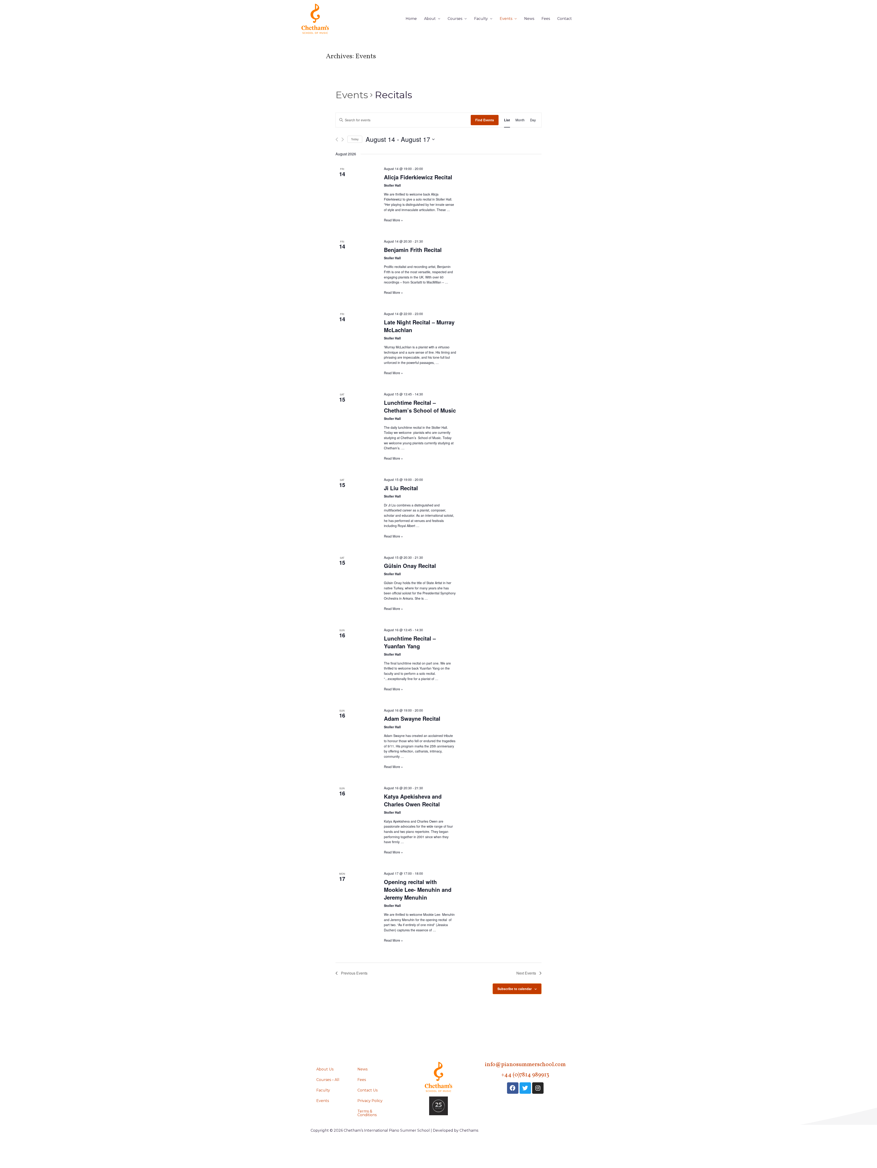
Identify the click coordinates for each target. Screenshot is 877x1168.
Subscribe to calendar (514, 988)
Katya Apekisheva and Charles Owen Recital (413, 800)
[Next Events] (342, 139)
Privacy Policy (370, 1101)
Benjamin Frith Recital (413, 250)
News (529, 18)
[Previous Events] (336, 139)
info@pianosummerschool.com (525, 1065)
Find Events (484, 120)
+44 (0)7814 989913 (525, 1075)
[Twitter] (525, 1088)
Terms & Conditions (367, 1113)
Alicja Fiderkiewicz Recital (418, 177)
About (430, 18)
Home (411, 18)
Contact (564, 18)
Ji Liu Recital (401, 488)
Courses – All (327, 1080)
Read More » (393, 220)
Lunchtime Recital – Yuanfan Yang (410, 642)
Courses (455, 18)
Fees (546, 18)
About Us (324, 1069)
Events (506, 18)
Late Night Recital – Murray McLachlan (419, 326)
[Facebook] (512, 1088)
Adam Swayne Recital (412, 718)
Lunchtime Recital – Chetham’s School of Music (420, 406)
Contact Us (367, 1090)
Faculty (481, 18)
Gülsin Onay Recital (410, 565)
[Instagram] (538, 1088)
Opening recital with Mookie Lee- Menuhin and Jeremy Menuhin (418, 889)
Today (355, 139)
